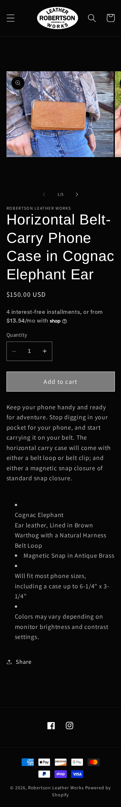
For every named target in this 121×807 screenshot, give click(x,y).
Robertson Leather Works (56, 787)
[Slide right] (77, 194)
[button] (10, 18)
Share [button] (23, 661)
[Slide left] (44, 194)
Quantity (16, 334)
